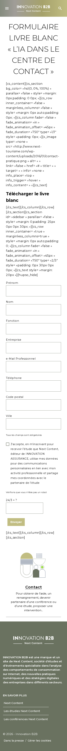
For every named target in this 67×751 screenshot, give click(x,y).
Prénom (12, 283)
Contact (33, 587)
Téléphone (14, 378)
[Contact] (33, 564)
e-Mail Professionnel (21, 358)
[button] (7, 8)
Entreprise (13, 339)
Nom (9, 301)
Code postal (14, 397)
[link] (13, 703)
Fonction (12, 320)
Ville (9, 416)
